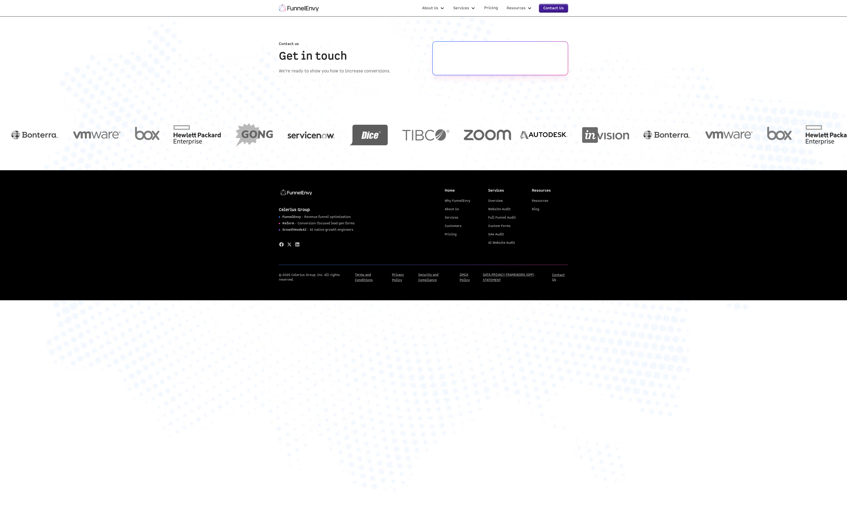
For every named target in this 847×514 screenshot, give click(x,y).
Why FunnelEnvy (457, 201)
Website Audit (499, 209)
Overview (495, 201)
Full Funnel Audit (502, 217)
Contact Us (558, 277)
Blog (535, 209)
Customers (453, 226)
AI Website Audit (501, 243)
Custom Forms (499, 226)
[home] (299, 8)
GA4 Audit (496, 234)
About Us (452, 209)
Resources (540, 201)
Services (451, 217)
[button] (433, 8)
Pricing (451, 234)
